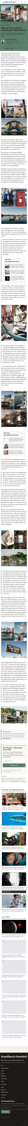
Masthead (3, 1089)
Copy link (7, 48)
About (2, 1087)
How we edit (7, 43)
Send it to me (14, 765)
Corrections (3, 1095)
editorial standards (14, 781)
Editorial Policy (4, 1092)
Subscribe (5, 1111)
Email (12, 48)
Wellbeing (3, 1076)
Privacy (25, 1123)
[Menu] (25, 2)
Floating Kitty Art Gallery (8, 377)
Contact (3, 1097)
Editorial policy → (7, 738)
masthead (23, 781)
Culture (2, 1073)
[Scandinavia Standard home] (9, 2)
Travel (2, 1071)
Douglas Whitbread (12, 39)
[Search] (21, 2)
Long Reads (4, 1078)
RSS (9, 1117)
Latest (2, 1081)
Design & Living (4, 1068)
